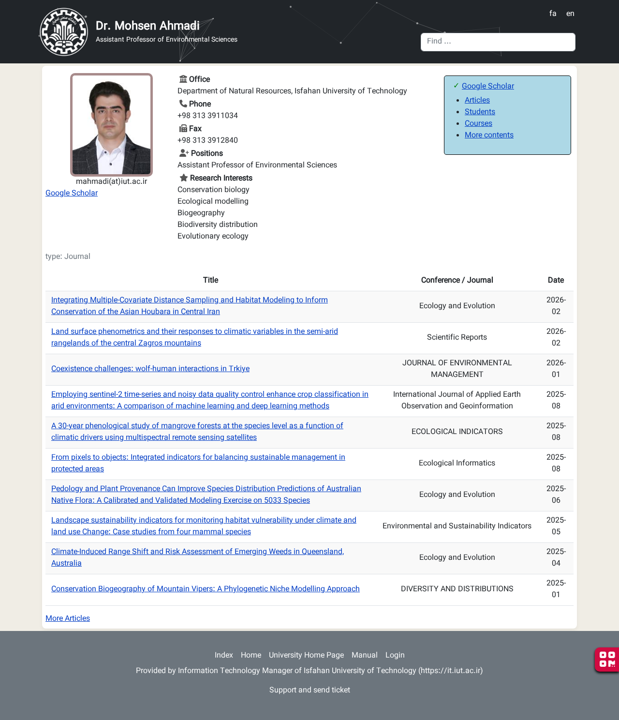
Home (251, 656)
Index (224, 656)
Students (480, 112)
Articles (477, 101)
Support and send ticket (309, 691)
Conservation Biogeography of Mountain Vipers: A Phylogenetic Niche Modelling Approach (205, 590)
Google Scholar (71, 194)
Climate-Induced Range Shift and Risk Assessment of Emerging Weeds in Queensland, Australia (197, 558)
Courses (478, 124)
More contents (489, 136)
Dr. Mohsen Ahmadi (148, 26)
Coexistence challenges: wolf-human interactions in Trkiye (150, 369)
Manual (365, 656)
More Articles (67, 619)
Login (395, 656)
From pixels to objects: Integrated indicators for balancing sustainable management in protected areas (198, 464)
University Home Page (306, 656)
